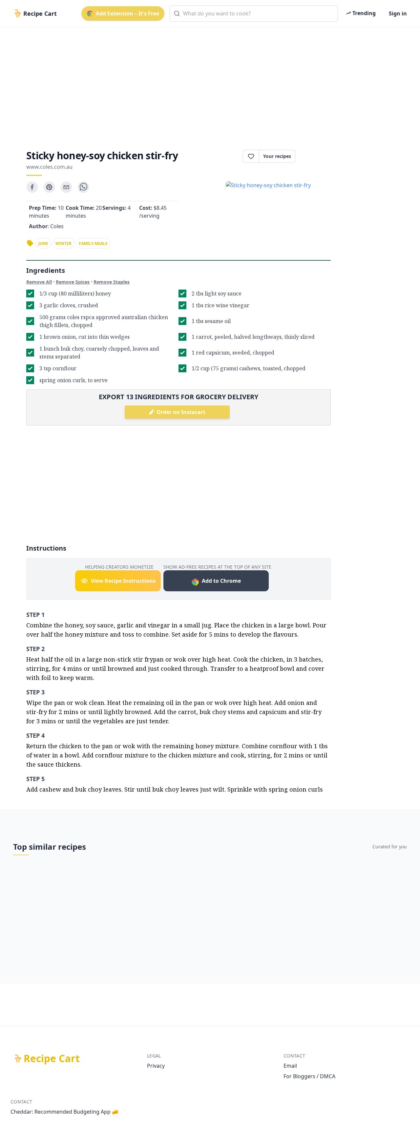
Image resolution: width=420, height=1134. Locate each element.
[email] (66, 187)
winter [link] (63, 243)
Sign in (398, 13)
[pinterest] (49, 187)
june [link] (43, 243)
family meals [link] (93, 243)
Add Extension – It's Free (127, 13)
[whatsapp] (83, 187)
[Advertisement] (207, 83)
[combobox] (254, 13)
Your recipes (277, 156)
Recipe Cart (52, 1058)
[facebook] (32, 187)
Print (316, 156)
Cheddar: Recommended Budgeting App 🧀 (64, 1111)
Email (290, 1065)
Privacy (156, 1065)
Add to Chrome (221, 580)
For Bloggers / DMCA (309, 1076)
